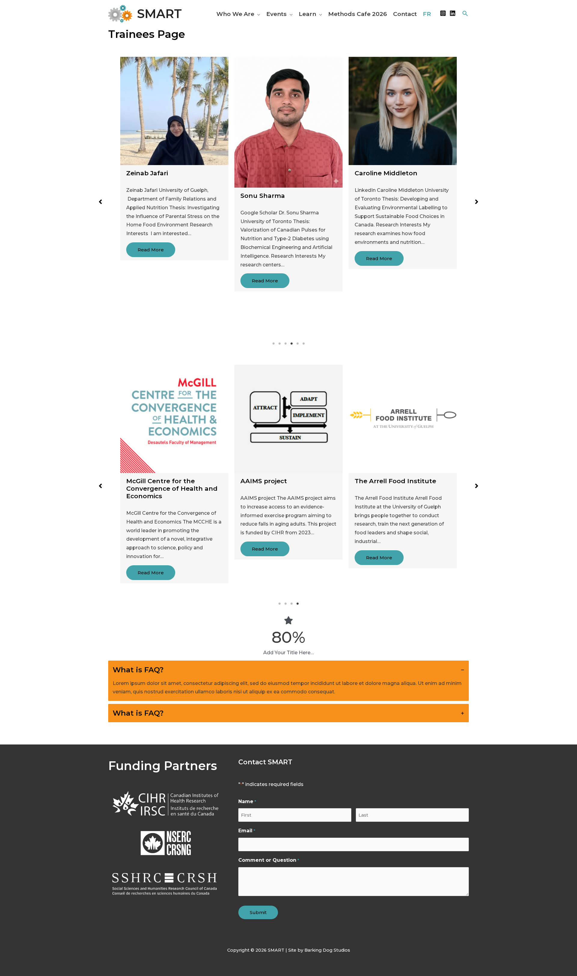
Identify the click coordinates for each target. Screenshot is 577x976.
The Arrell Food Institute (395, 481)
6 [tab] (304, 344)
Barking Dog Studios (327, 950)
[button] (257, 13)
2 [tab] (279, 344)
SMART (159, 13)
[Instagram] (443, 13)
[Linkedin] (453, 13)
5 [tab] (298, 344)
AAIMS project (263, 481)
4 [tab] (291, 344)
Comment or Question (268, 860)
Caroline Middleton (386, 173)
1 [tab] (273, 344)
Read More (151, 250)
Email (246, 830)
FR (427, 13)
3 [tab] (285, 344)
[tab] (288, 681)
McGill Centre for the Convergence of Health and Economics (172, 488)
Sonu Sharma (262, 195)
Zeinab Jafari (147, 173)
